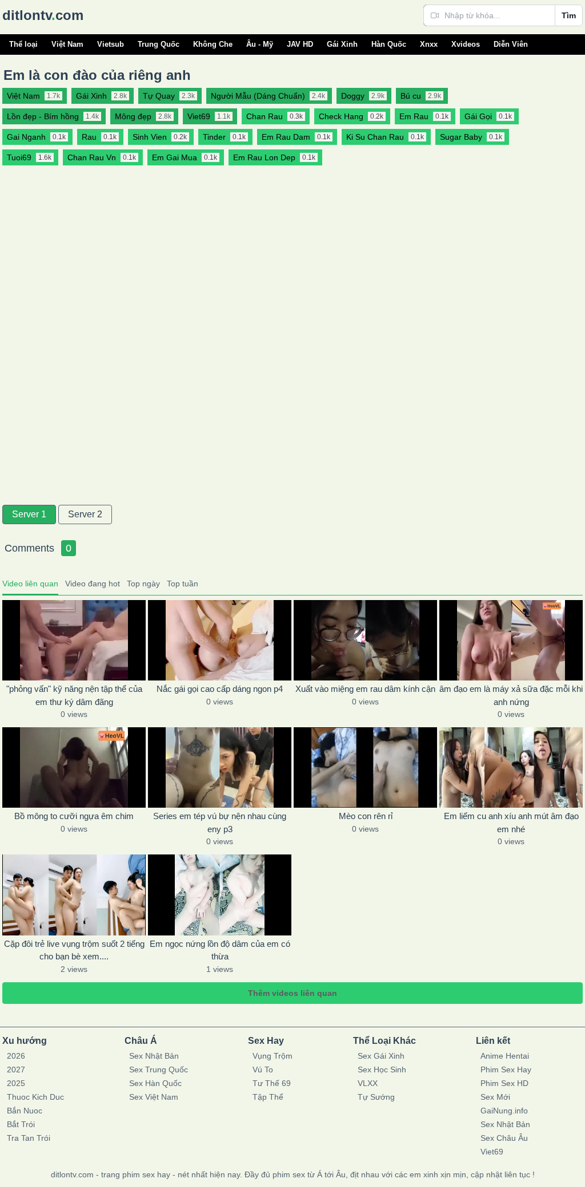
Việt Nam (67, 44)
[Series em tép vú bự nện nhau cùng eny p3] (219, 767)
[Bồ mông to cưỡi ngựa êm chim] (74, 767)
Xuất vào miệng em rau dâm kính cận (365, 689)
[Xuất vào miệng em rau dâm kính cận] (365, 640)
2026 (16, 1055)
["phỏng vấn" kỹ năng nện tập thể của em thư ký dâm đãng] (74, 640)
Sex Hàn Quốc (155, 1083)
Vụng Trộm (272, 1055)
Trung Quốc (158, 44)
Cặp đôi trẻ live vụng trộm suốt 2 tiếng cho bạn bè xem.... (74, 950)
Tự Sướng (376, 1096)
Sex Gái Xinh (381, 1055)
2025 (16, 1083)
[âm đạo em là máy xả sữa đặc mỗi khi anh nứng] (511, 640)
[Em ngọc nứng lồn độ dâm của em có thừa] (219, 894)
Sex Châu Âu (504, 1138)
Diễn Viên (511, 44)
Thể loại (23, 44)
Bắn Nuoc (24, 1110)
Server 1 (29, 514)
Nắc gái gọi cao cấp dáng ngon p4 (220, 689)
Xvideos (465, 44)
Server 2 (85, 514)
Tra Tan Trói (28, 1138)
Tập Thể (268, 1096)
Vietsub (110, 44)
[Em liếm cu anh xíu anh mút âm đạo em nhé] (511, 767)
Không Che (213, 44)
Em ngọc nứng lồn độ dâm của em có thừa (220, 950)
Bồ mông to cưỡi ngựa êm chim (74, 816)
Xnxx (429, 44)
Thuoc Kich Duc (35, 1096)
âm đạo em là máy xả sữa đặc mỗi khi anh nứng (511, 695)
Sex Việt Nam (153, 1096)
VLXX (368, 1083)
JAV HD (300, 44)
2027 (16, 1069)
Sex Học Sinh (382, 1069)
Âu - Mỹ (259, 44)
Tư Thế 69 (272, 1083)
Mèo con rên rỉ (365, 816)
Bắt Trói (21, 1124)
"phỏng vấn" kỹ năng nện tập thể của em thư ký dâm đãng (74, 695)
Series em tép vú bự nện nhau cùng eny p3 (219, 822)
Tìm (569, 15)
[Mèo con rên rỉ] (365, 767)
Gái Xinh (342, 44)
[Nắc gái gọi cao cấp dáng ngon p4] (219, 640)
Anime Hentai (504, 1055)
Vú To (263, 1069)
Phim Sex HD (504, 1083)
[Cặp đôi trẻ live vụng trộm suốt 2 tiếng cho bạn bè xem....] (74, 894)
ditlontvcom (42, 15)
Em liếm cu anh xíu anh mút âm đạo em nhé (511, 822)
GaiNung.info (504, 1110)
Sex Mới (495, 1096)
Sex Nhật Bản (154, 1055)
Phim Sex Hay (505, 1069)
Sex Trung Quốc (158, 1069)
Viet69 (491, 1151)
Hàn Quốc (388, 44)
